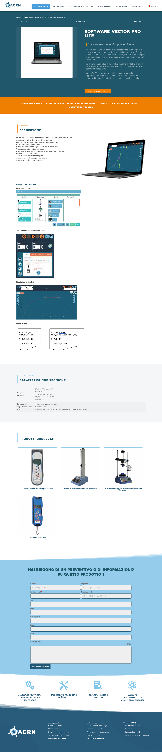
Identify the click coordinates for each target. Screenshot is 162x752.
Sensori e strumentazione (58, 735)
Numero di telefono (88, 592)
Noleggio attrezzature (95, 739)
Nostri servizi (59, 6)
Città (32, 608)
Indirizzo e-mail (36, 592)
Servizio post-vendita (95, 729)
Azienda (33, 633)
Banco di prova (40, 17)
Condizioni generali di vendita (137, 735)
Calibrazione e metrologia (81, 6)
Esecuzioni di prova (94, 735)
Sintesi (24, 21)
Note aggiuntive (35, 642)
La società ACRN (104, 6)
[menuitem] (153, 8)
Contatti (138, 21)
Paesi (32, 625)
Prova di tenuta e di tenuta (58, 732)
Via (32, 600)
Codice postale (35, 617)
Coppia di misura (55, 725)
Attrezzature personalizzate (98, 732)
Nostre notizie (121, 6)
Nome (33, 584)
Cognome (84, 584)
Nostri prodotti (41, 6)
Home (18, 17)
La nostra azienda (132, 725)
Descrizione (81, 21)
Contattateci (137, 6)
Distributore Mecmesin (57, 739)
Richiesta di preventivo (98, 91)
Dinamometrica (27, 17)
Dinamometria (54, 729)
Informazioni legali (132, 732)
